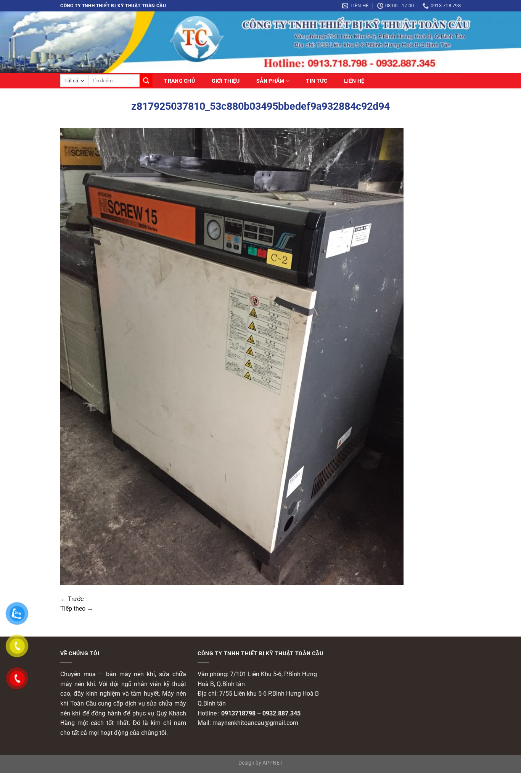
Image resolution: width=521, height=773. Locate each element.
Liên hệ (354, 81)
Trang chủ (179, 81)
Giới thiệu (226, 81)
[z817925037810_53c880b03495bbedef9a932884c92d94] (232, 355)
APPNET (272, 763)
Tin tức (316, 81)
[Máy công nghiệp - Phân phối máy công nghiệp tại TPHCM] (260, 42)
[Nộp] (146, 80)
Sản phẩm (270, 81)
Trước (72, 599)
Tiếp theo (76, 608)
